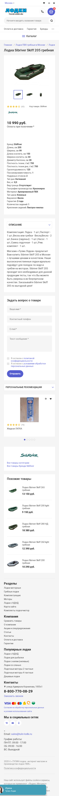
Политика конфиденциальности (20, 768)
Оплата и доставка (13, 29)
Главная (8, 45)
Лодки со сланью (12, 665)
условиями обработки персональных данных (28, 365)
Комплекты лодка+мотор (16, 610)
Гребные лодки (11, 591)
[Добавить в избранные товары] (50, 398)
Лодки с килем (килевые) (16, 661)
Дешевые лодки (12, 676)
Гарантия (31, 29)
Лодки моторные (12, 588)
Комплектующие (12, 595)
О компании (10, 624)
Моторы (8, 599)
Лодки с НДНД (11, 603)
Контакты (9, 636)
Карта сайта (10, 606)
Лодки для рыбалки (14, 657)
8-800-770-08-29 (42, 12)
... (53, 28)
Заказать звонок (13, 696)
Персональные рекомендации (24, 387)
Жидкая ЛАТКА (14, 428)
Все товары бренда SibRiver (20, 466)
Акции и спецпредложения (17, 628)
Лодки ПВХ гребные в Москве (30, 45)
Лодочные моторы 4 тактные (18, 672)
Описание (15, 224)
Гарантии (8, 643)
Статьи (7, 632)
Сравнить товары (13, 621)
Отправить (15, 373)
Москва (9, 3)
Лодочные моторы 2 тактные (18, 669)
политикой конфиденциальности (22, 359)
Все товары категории (18, 463)
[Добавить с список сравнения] (45, 398)
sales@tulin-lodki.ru (21, 734)
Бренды (44, 29)
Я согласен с (22, 359)
